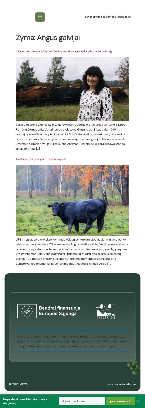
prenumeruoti (120, 401)
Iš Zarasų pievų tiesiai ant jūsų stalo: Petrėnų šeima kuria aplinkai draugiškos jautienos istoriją (64, 51)
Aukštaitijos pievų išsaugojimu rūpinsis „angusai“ (41, 159)
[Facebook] (58, 17)
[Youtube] (67, 17)
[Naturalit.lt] (17, 17)
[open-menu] (40, 17)
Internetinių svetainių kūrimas (121, 384)
